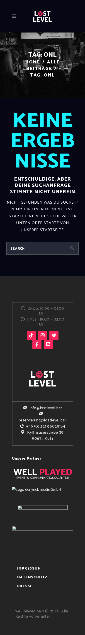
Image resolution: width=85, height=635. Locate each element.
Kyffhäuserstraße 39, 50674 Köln (45, 435)
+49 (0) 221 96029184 (45, 426)
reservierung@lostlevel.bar (42, 420)
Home (32, 62)
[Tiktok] (31, 335)
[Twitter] (53, 335)
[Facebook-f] (36, 344)
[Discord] (48, 344)
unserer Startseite (42, 230)
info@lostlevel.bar (46, 408)
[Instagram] (42, 335)
